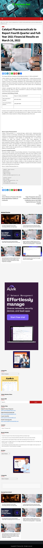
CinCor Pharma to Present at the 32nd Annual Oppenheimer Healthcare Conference (11, 197)
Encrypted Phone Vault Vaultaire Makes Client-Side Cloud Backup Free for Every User (11, 242)
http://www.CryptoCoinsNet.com (8, 417)
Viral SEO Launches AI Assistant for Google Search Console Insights (31, 258)
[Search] (40, 19)
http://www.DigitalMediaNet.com (8, 414)
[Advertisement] (21, 11)
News (3, 26)
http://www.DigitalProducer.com (8, 410)
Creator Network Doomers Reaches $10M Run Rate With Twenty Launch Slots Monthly (32, 226)
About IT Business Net (6, 428)
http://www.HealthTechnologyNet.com (9, 421)
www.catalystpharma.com (20, 112)
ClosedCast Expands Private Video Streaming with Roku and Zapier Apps (9, 226)
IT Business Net (21, 4)
